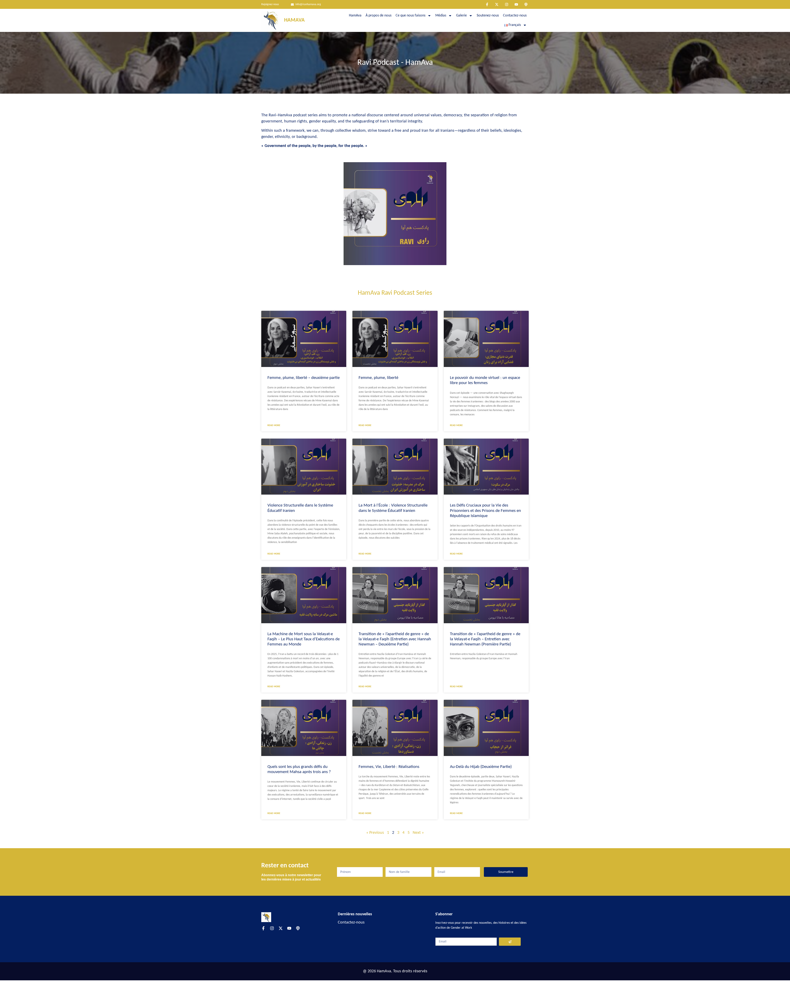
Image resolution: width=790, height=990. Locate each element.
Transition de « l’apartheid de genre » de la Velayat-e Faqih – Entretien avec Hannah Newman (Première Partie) (485, 639)
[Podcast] (526, 4)
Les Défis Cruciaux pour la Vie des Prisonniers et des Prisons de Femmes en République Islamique (485, 510)
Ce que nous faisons (410, 15)
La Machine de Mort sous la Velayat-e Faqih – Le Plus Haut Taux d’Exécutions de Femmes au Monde (303, 639)
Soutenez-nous (488, 15)
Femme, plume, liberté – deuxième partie (303, 378)
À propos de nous (379, 15)
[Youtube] (516, 4)
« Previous (375, 833)
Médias (440, 15)
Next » (418, 833)
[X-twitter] (497, 4)
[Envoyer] (510, 942)
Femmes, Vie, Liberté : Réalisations (389, 767)
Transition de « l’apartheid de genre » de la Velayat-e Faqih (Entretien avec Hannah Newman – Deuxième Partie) (395, 639)
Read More (273, 425)
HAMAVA (294, 20)
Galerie (461, 15)
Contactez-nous (515, 15)
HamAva (355, 15)
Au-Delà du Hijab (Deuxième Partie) (481, 767)
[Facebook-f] (487, 4)
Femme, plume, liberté (378, 378)
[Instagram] (506, 4)
